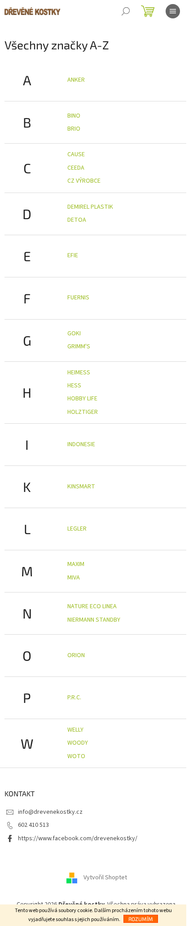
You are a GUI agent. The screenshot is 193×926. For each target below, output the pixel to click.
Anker (76, 79)
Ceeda (75, 167)
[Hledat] (126, 11)
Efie (72, 255)
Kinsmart (81, 486)
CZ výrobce (84, 180)
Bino (73, 115)
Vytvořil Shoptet (105, 877)
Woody (77, 742)
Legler (77, 528)
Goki (74, 333)
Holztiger (82, 412)
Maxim (75, 564)
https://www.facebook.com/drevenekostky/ (77, 838)
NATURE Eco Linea (92, 606)
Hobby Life (82, 398)
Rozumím (140, 919)
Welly (75, 729)
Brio (73, 128)
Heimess (78, 372)
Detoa (76, 219)
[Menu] (173, 11)
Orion (76, 655)
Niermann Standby (93, 619)
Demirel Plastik (90, 206)
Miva (73, 577)
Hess (74, 385)
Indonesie (81, 444)
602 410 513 (33, 825)
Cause (76, 154)
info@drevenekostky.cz (50, 812)
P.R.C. (74, 697)
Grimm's (78, 346)
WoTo (76, 756)
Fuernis (78, 297)
